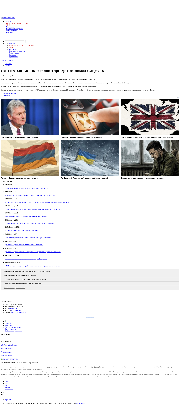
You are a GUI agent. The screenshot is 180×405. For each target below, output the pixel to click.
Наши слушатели (7, 355)
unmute (7, 387)
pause (7, 383)
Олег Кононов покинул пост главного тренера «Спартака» (26, 259)
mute (6, 385)
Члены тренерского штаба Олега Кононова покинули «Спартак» (28, 238)
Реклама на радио (7, 348)
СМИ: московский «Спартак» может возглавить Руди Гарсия (26, 188)
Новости (8, 21)
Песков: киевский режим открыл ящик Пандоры (20, 275)
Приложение (13, 57)
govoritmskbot (13, 308)
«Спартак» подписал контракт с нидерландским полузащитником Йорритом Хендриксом (37, 202)
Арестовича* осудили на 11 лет (14, 288)
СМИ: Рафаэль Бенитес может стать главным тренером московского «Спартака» (33, 209)
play (6, 381)
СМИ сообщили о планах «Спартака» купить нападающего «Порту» (29, 223)
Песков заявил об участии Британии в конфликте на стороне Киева (27, 271)
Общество (8, 64)
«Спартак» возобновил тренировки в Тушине (21, 230)
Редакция (9, 32)
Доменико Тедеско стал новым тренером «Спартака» (24, 245)
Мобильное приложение (13, 331)
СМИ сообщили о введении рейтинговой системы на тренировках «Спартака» (33, 266)
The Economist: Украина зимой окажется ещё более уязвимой (25, 279)
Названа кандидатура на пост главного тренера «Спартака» (26, 216)
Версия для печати (9, 93)
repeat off (8, 400)
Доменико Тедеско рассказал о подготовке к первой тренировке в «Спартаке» (33, 252)
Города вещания (6, 352)
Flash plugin (80, 403)
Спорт (7, 66)
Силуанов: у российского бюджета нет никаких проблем (23, 283)
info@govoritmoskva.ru (18, 312)
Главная (3, 60)
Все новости (5, 95)
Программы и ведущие (14, 29)
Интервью (10, 27)
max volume (9, 389)
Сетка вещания (11, 30)
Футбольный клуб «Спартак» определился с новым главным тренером (30, 195)
